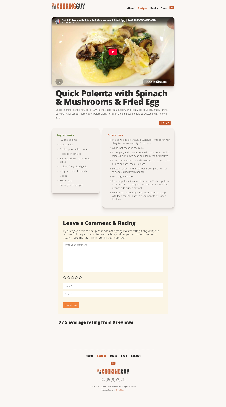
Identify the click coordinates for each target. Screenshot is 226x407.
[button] (131, 7)
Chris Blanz (120, 390)
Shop (124, 355)
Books (113, 355)
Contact (135, 355)
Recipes (101, 355)
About (89, 355)
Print (165, 123)
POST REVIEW (71, 305)
